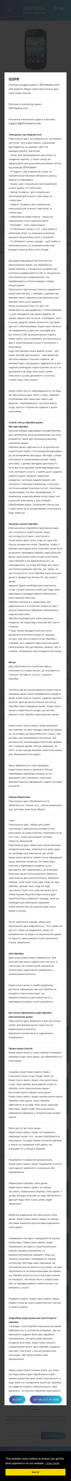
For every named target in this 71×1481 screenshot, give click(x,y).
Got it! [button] (35, 1472)
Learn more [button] (52, 1463)
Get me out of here (46, 1399)
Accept (17, 1399)
